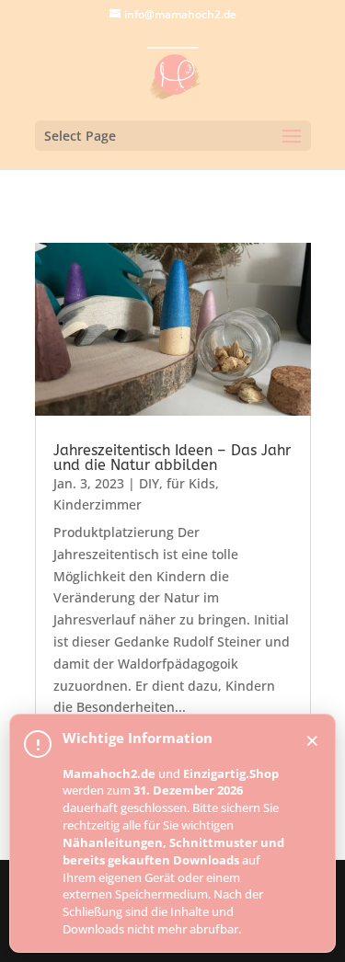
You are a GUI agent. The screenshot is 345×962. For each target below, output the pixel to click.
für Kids (191, 483)
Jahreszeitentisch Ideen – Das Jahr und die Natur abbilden (172, 457)
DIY (149, 483)
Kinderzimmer (97, 504)
